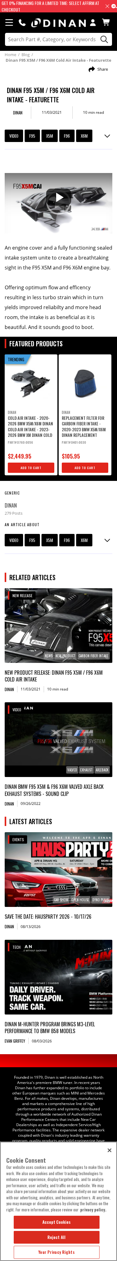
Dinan (11, 505)
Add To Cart (31, 467)
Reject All (56, 1237)
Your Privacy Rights (56, 1252)
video (13, 136)
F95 (32, 136)
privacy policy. (93, 1209)
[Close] (109, 1150)
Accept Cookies (56, 1222)
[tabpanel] (31, 414)
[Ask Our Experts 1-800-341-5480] (22, 22)
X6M (84, 136)
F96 (67, 136)
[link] (58, 625)
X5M (49, 136)
